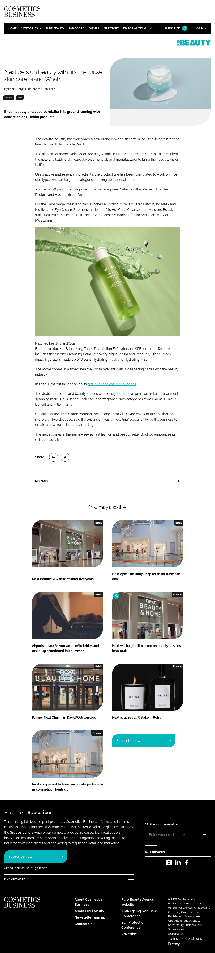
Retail (19, 98)
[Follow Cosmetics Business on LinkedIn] (177, 864)
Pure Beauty (54, 28)
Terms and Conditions (185, 939)
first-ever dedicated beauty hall (112, 384)
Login (199, 28)
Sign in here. (40, 868)
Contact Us (83, 924)
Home (12, 28)
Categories (29, 28)
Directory (111, 28)
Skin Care (9, 98)
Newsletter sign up (90, 917)
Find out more (14, 879)
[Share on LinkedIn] (53, 457)
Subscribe (172, 28)
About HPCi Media (89, 911)
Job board (76, 28)
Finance (177, 594)
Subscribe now (128, 741)
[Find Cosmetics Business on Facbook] (186, 864)
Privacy (174, 944)
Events (93, 28)
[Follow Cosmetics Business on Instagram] (169, 864)
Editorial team (134, 28)
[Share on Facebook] (65, 457)
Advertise (129, 934)
